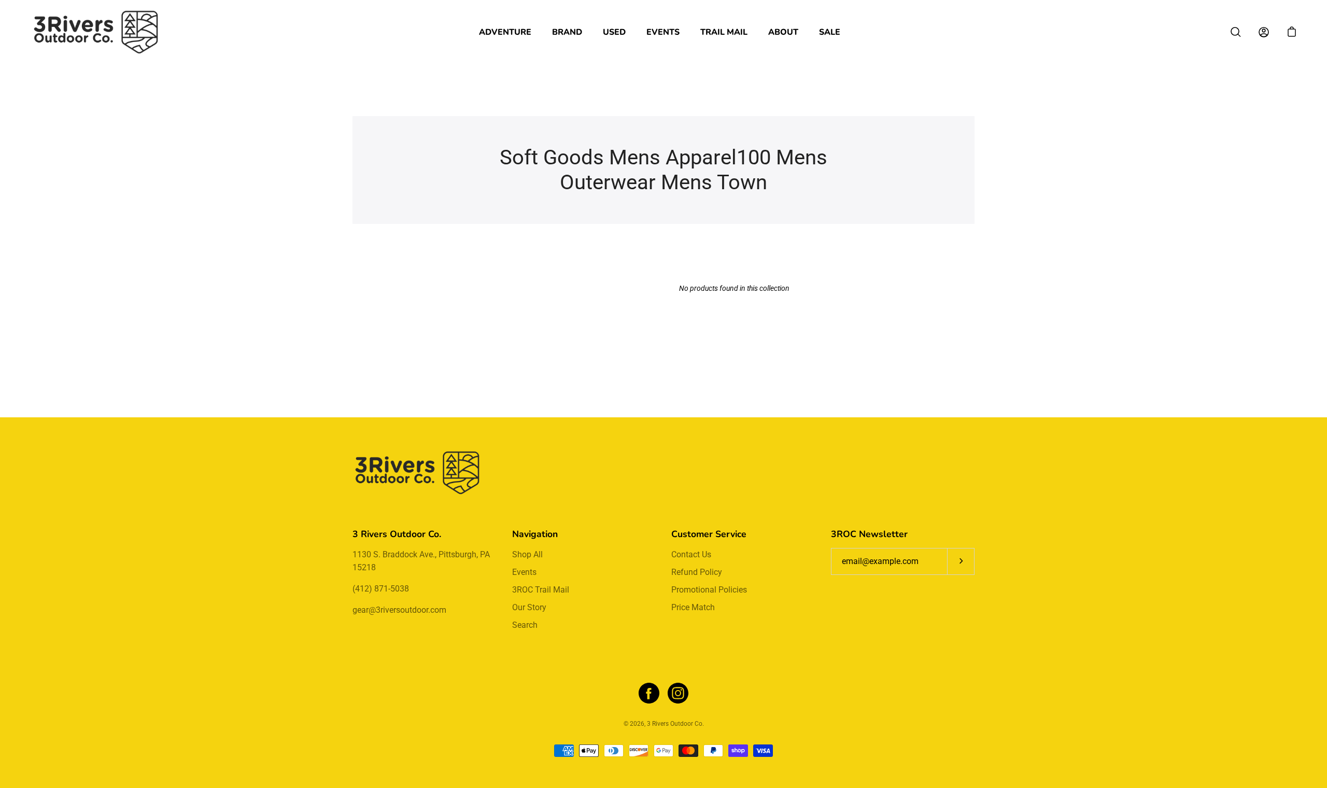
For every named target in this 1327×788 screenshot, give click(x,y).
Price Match (693, 607)
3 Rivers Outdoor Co (674, 723)
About (783, 32)
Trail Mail (723, 32)
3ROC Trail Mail (540, 590)
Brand (567, 32)
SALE (829, 32)
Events (663, 32)
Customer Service (708, 534)
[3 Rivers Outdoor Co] (96, 32)
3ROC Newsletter (869, 534)
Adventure (505, 32)
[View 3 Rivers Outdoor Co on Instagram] (678, 693)
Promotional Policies (709, 590)
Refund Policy (696, 572)
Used (614, 32)
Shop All (527, 554)
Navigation (535, 534)
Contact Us (691, 554)
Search (525, 625)
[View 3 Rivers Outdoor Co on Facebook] (649, 693)
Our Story (529, 607)
